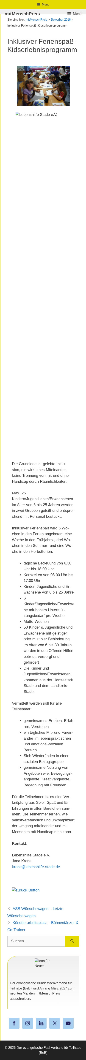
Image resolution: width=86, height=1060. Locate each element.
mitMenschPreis (22, 13)
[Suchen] (72, 941)
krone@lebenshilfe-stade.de (36, 867)
